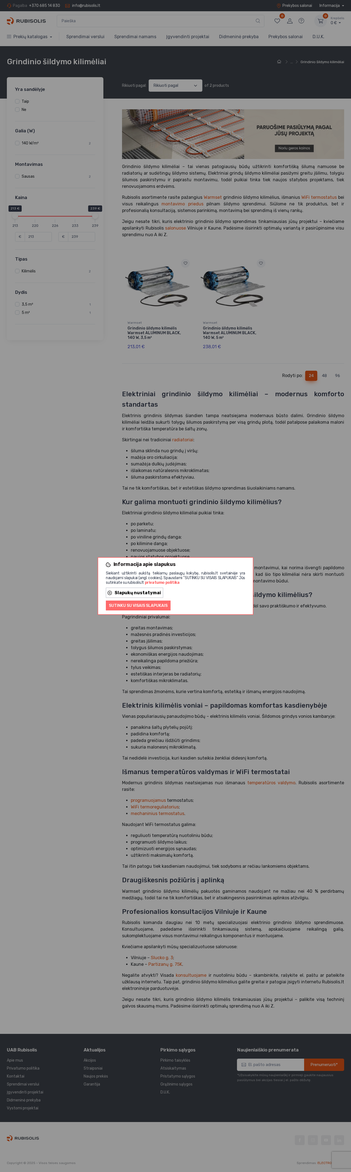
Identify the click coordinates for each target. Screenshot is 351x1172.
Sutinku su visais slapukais (138, 605)
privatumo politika (162, 582)
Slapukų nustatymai (138, 592)
